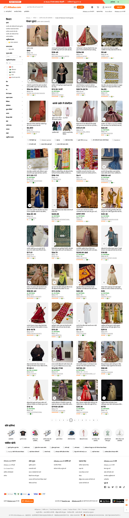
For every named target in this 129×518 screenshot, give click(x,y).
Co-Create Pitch (8, 468)
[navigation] (14, 219)
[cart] (98, 7)
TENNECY (79, 219)
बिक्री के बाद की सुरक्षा (34, 475)
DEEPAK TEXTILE (32, 54)
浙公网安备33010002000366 (95, 515)
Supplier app (66, 501)
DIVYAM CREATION (107, 133)
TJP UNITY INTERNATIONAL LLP (85, 373)
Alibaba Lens (11, 501)
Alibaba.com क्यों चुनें (9, 465)
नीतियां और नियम (33, 483)
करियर (5, 475)
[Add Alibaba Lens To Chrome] (27, 501)
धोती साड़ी (67, 447)
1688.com (45, 509)
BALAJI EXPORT (31, 373)
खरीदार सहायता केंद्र (84, 465)
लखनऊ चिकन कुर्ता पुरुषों (46, 144)
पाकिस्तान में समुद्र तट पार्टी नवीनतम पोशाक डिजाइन (95, 447)
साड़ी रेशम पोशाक (95, 451)
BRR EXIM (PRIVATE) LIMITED (60, 56)
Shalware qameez (46, 140)
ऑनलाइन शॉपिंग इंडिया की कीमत (62, 451)
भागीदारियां (106, 479)
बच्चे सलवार (77, 447)
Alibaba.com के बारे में (9, 461)
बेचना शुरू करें (107, 468)
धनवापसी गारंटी (32, 468)
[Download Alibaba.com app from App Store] (105, 501)
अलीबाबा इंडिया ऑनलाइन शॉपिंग (111, 451)
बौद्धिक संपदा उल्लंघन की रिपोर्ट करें (87, 479)
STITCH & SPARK (81, 333)
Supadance (117, 140)
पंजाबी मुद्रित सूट (32, 140)
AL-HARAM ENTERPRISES (34, 181)
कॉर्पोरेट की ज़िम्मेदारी (8, 472)
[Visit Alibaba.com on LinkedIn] (109, 487)
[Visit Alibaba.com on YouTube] (120, 487)
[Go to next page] (97, 420)
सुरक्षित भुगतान (32, 465)
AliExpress (38, 509)
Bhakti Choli (55, 256)
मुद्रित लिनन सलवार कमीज (40, 447)
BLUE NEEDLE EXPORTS (34, 296)
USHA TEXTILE (80, 93)
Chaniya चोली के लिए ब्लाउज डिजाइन (16, 451)
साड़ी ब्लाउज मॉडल (69, 140)
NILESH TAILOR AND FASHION (36, 93)
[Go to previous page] (52, 420)
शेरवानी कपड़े (47, 451)
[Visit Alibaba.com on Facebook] (105, 487)
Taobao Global (72, 509)
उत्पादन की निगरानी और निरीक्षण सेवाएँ (37, 479)
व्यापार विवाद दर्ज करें (83, 472)
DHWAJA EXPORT (81, 56)
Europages (92, 509)
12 (93, 420)
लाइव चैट (81, 468)
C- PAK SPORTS (56, 179)
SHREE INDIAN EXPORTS (34, 333)
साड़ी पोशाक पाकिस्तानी (34, 451)
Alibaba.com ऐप (76, 501)
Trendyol (84, 509)
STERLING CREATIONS (58, 410)
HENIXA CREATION (57, 373)
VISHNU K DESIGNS (107, 333)
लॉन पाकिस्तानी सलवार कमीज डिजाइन (101, 140)
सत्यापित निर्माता (57, 465)
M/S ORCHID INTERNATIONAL (61, 219)
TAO (79, 509)
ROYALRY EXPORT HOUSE (109, 258)
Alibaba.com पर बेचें (109, 465)
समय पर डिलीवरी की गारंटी (35, 472)
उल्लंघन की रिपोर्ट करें (84, 483)
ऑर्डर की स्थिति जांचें (109, 472)
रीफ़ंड (80, 475)
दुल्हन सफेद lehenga (82, 140)
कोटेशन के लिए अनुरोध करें (60, 468)
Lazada (65, 509)
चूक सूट (58, 140)
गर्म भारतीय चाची (32, 144)
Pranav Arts (104, 412)
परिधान (34, 18)
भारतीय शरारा (27, 447)
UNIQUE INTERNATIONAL (34, 412)
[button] (75, 7)
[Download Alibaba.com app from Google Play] (118, 501)
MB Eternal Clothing (57, 94)
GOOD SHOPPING (106, 181)
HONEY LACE (105, 56)
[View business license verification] (81, 515)
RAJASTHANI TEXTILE (33, 132)
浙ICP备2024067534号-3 (112, 515)
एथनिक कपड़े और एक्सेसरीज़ (45, 18)
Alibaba (28, 18)
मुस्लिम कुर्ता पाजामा (55, 447)
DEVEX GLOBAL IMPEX (83, 132)
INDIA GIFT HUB (81, 179)
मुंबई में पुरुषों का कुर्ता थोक (13, 447)
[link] (126, 500)
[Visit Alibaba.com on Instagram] (116, 487)
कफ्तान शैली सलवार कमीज (62, 144)
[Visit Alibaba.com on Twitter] (113, 487)
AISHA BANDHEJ (81, 296)
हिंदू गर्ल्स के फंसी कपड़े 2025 (81, 451)
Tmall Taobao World (55, 509)
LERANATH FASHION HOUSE (109, 219)
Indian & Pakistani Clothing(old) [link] (64, 18)
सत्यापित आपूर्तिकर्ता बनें (109, 475)
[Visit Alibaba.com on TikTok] (124, 487)
